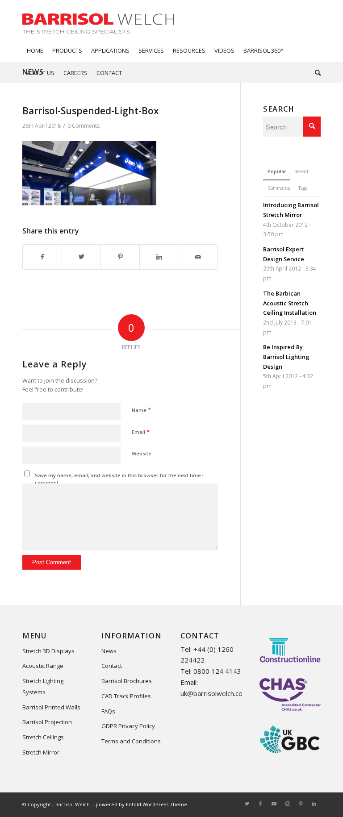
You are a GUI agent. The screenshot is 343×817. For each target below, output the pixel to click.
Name (141, 410)
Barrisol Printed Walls (51, 707)
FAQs (108, 711)
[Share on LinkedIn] (159, 257)
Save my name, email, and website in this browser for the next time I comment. (119, 479)
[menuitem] (35, 50)
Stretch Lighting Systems (42, 686)
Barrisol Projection (47, 722)
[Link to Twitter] (247, 803)
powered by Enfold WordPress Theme (141, 804)
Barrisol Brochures (126, 681)
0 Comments (83, 125)
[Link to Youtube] (273, 803)
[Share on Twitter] (81, 257)
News (109, 651)
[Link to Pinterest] (300, 803)
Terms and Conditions (131, 741)
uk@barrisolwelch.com (214, 693)
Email (141, 432)
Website (141, 453)
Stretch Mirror (40, 752)
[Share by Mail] (198, 257)
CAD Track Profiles (126, 696)
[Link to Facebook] (260, 803)
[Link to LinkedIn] (314, 803)
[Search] (315, 73)
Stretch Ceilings (43, 737)
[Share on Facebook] (42, 257)
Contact (111, 666)
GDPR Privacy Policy (128, 726)
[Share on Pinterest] (120, 257)
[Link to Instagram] (287, 803)
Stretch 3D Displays (48, 651)
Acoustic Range (42, 666)
